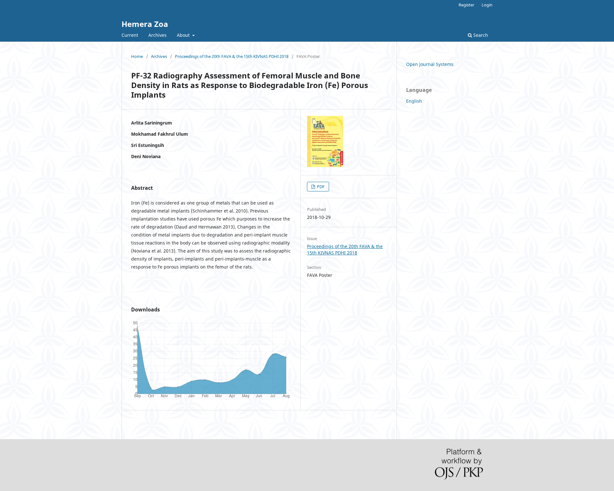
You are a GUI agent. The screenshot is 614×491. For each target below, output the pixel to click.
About (184, 35)
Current (130, 35)
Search (480, 35)
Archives (157, 35)
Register (466, 5)
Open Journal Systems (429, 64)
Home (137, 56)
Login (487, 5)
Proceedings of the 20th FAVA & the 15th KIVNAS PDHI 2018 (231, 56)
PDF (320, 186)
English (414, 101)
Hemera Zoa (145, 24)
